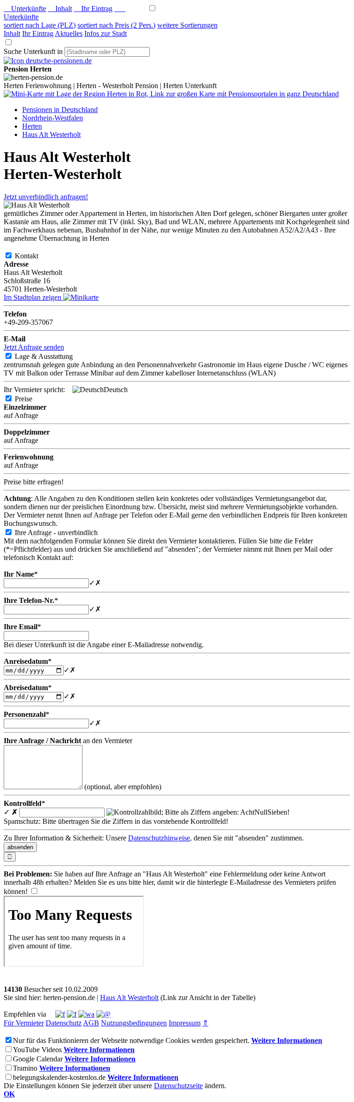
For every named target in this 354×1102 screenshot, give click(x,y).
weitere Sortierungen (187, 25)
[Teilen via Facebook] (60, 1014)
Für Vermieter (24, 1023)
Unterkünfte (25, 8)
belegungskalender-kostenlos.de (59, 1077)
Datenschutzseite (178, 1086)
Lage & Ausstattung (51, 356)
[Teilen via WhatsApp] (86, 1014)
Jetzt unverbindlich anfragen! (46, 197)
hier (148, 882)
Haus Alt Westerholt (129, 997)
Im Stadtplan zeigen (33, 297)
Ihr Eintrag (93, 8)
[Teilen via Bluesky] (72, 1014)
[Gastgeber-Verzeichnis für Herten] (48, 61)
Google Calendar (38, 1059)
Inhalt (60, 8)
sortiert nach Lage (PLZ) (40, 25)
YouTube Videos (37, 1050)
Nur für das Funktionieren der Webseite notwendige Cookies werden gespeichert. (131, 1040)
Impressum (185, 1023)
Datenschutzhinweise (159, 838)
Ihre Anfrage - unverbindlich (63, 532)
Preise (31, 399)
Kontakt (34, 256)
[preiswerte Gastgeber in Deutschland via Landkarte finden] (171, 94)
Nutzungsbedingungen (134, 1023)
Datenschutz (64, 1023)
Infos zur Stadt (105, 33)
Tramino (25, 1068)
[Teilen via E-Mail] (103, 1014)
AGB (91, 1023)
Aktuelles (69, 33)
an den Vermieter (68, 741)
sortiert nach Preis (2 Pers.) (116, 25)
